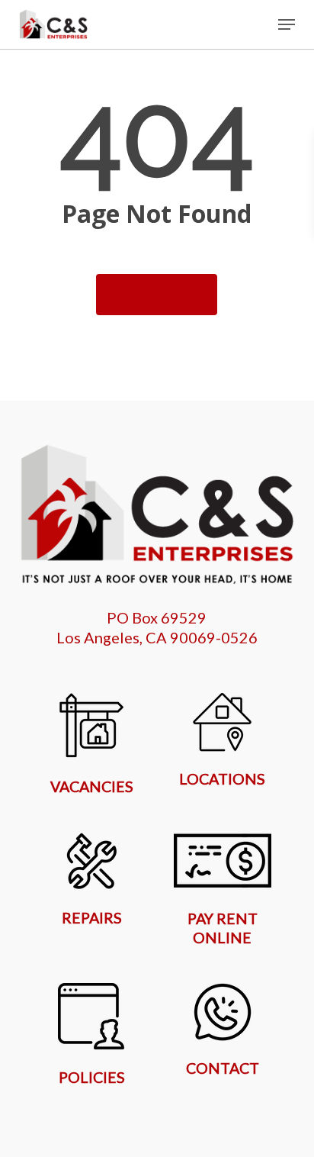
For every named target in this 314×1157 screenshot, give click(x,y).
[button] (286, 24)
